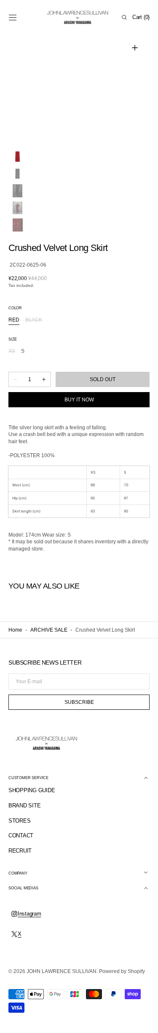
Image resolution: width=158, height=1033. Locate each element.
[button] (12, 17)
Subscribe (79, 702)
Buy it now (79, 400)
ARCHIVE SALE (48, 630)
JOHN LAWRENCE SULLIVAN (61, 971)
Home (15, 630)
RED (13, 320)
